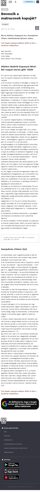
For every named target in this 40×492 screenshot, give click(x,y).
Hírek (4, 9)
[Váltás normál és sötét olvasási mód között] (15, 2)
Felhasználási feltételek (13, 444)
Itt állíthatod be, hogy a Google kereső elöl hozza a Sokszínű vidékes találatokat (22, 404)
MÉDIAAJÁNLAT (9, 452)
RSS (5, 432)
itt (23, 237)
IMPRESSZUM (8, 440)
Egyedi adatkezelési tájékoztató (15, 448)
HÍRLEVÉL (7, 436)
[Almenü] (10, 2)
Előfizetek (29, 1)
